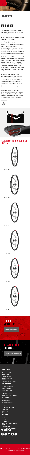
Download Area (6, 426)
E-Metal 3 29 (7, 253)
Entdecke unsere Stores (11, 329)
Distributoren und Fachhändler (9, 423)
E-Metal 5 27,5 (7, 309)
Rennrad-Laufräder (7, 373)
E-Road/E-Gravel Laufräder (9, 381)
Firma (3, 404)
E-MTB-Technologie (7, 393)
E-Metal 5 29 (7, 281)
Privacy (22, 450)
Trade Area (5, 411)
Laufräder (6, 370)
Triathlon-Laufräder (7, 378)
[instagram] (12, 434)
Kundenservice (6, 418)
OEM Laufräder (6, 425)
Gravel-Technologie (7, 390)
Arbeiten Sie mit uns (9, 407)
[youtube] (9, 434)
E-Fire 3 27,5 (7, 169)
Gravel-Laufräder (6, 376)
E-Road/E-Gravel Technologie (9, 395)
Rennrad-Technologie (7, 386)
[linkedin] (5, 434)
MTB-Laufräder (6, 374)
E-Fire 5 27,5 (7, 197)
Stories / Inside (6, 400)
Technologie (5, 14)
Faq (5, 419)
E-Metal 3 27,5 (7, 225)
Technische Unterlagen (10, 428)
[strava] (15, 434)
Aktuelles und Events (7, 402)
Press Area (5, 409)
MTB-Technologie (6, 388)
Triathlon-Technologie (7, 392)
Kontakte (6, 421)
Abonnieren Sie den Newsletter (13, 353)
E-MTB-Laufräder (6, 380)
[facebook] (2, 434)
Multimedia (5, 413)
